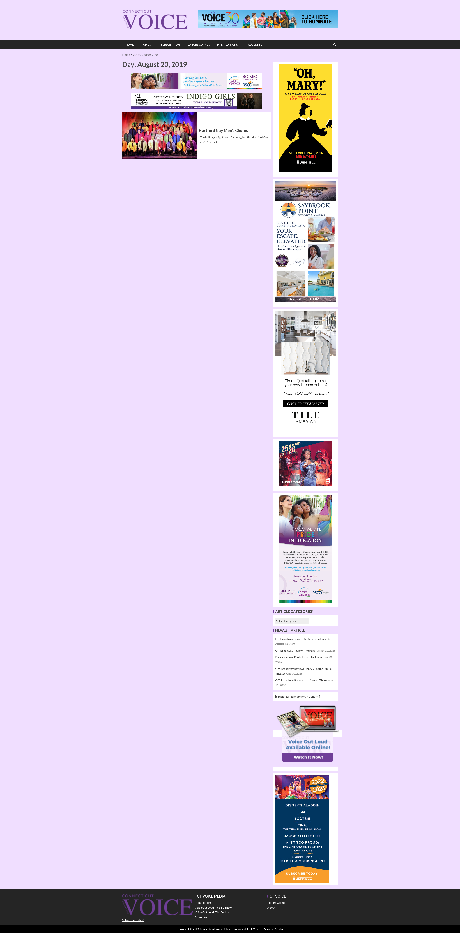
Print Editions (227, 44)
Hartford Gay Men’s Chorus (223, 130)
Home (130, 44)
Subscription (170, 44)
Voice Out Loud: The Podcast (213, 912)
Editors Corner (198, 44)
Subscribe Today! (133, 920)
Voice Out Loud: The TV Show (213, 907)
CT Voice (254, 928)
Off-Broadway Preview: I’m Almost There (301, 680)
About (271, 907)
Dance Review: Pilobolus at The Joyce (298, 657)
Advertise (255, 44)
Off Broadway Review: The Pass (295, 650)
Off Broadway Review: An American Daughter (303, 638)
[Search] (334, 44)
